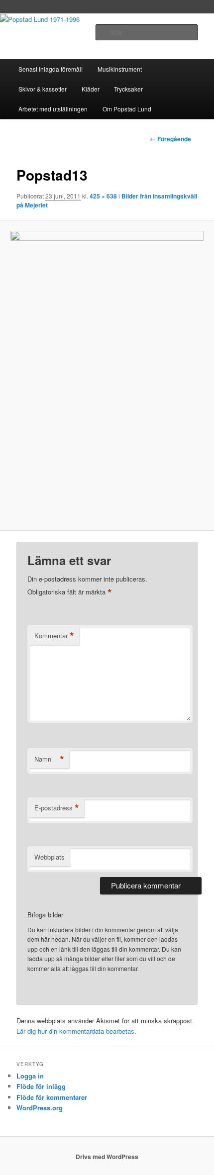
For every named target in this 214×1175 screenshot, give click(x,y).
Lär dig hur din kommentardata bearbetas (75, 1031)
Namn (49, 759)
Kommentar (54, 636)
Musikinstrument (120, 69)
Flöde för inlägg (41, 1086)
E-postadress (56, 808)
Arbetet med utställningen (53, 108)
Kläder (91, 89)
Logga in (30, 1075)
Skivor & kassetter (42, 89)
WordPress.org (39, 1107)
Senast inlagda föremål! (50, 69)
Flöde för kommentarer (51, 1097)
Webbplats (49, 857)
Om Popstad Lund (127, 108)
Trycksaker (128, 89)
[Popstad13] (106, 375)
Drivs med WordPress (107, 1156)
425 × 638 (103, 196)
